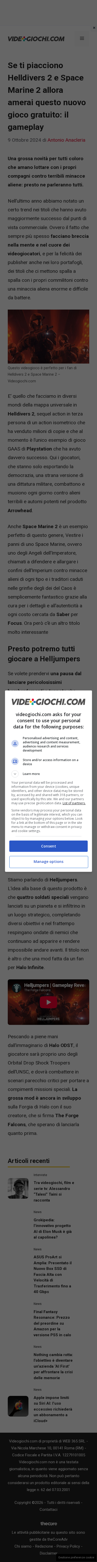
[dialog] (48, 781)
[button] (48, 774)
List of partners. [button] (74, 803)
